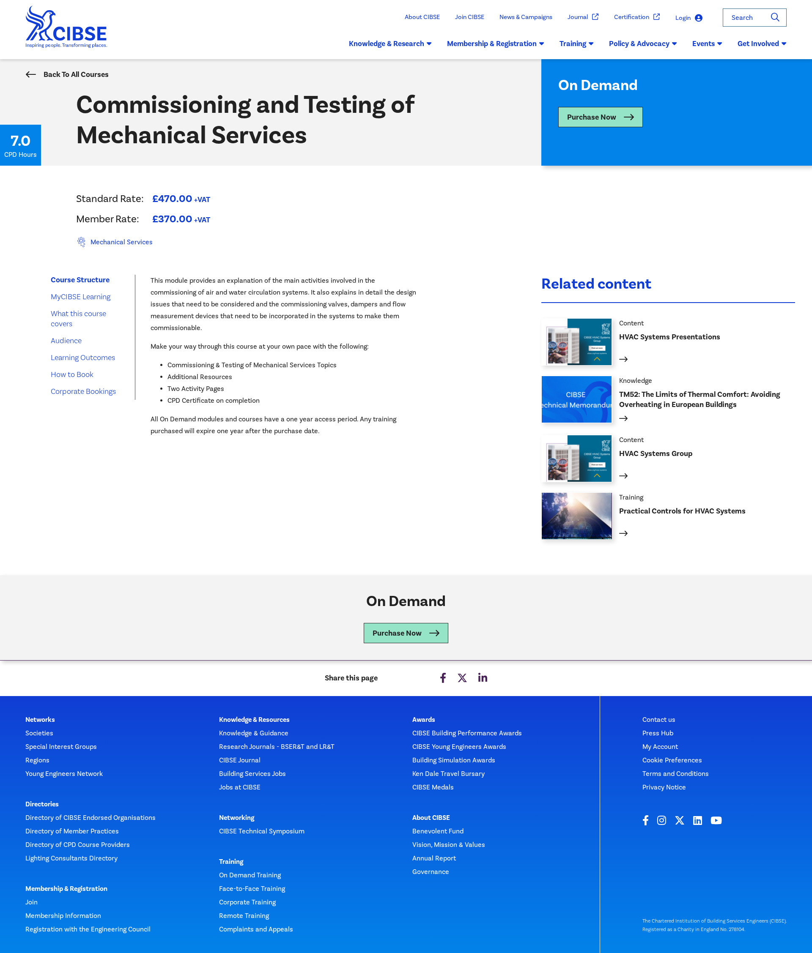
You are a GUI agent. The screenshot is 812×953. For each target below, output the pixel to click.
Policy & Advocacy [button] (639, 43)
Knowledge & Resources (254, 719)
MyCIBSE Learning (80, 296)
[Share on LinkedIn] (482, 678)
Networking (236, 818)
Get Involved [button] (758, 43)
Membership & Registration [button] (492, 43)
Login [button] (683, 18)
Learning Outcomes (83, 357)
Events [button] (703, 43)
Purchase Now (591, 117)
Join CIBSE (469, 17)
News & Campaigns (525, 17)
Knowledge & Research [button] (386, 43)
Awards (423, 719)
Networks (40, 719)
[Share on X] (462, 678)
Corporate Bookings (83, 391)
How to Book (72, 374)
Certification (631, 17)
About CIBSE (422, 17)
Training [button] (573, 43)
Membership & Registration (66, 889)
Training (231, 861)
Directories (42, 804)
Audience (66, 340)
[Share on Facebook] (443, 678)
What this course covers (78, 318)
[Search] (775, 17)
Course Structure (80, 279)
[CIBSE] (66, 32)
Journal (578, 17)
